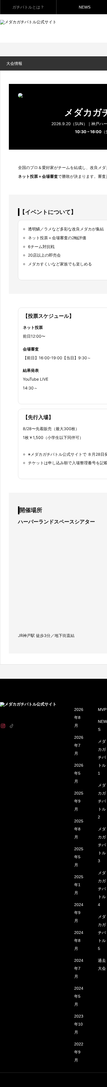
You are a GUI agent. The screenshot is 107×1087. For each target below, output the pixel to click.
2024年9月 (78, 912)
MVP (102, 709)
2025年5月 (78, 857)
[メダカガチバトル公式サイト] (37, 706)
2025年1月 (78, 884)
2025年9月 (78, 801)
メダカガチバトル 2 (102, 801)
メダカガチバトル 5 (102, 932)
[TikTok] (11, 726)
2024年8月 (78, 940)
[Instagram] (3, 726)
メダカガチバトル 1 (102, 757)
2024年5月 (78, 996)
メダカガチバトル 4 (102, 889)
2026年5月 (78, 773)
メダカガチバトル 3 (102, 845)
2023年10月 (78, 1024)
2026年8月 (78, 717)
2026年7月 (78, 745)
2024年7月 (78, 968)
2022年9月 (78, 1052)
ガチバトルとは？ (28, 7)
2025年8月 (78, 829)
